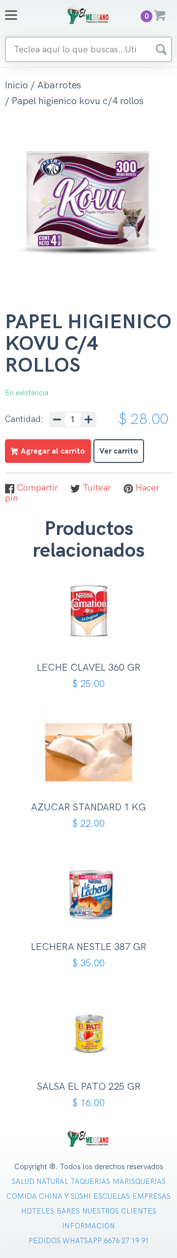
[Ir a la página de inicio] (88, 15)
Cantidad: (24, 419)
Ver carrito (118, 451)
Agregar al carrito (92, 634)
